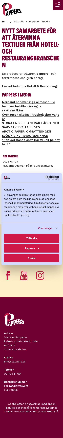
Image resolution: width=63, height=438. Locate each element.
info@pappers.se (15, 361)
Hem (5, 21)
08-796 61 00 (12, 373)
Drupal (8, 411)
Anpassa (30, 248)
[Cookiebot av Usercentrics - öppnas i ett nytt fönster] (45, 178)
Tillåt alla (31, 238)
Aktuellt (18, 21)
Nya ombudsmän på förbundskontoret (28, 165)
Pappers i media (39, 21)
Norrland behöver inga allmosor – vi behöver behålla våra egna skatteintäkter (28, 106)
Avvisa (31, 258)
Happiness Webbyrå (45, 411)
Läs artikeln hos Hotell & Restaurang (29, 86)
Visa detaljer (45, 228)
